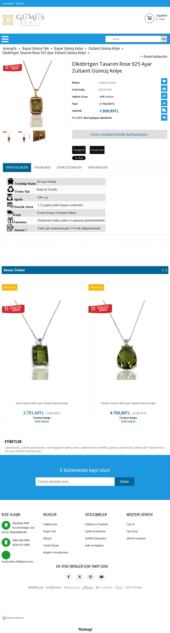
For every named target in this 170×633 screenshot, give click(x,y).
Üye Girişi (132, 531)
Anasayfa (8, 3)
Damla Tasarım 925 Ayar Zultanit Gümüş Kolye (128, 403)
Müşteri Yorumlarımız (55, 552)
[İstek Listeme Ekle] (164, 88)
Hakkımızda (50, 524)
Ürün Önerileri (98, 167)
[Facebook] (68, 577)
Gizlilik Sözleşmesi (95, 538)
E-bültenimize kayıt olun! (85, 470)
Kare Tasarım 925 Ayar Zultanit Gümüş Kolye (42, 403)
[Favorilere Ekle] (164, 81)
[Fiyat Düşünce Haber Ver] (164, 103)
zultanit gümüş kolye (33, 447)
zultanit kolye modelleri (94, 447)
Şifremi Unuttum (136, 538)
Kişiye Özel (49, 531)
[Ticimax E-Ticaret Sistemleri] (85, 630)
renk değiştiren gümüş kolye (62, 447)
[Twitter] (79, 577)
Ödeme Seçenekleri (69, 167)
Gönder (124, 482)
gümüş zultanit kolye (121, 447)
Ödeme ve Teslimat (96, 524)
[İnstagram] (90, 577)
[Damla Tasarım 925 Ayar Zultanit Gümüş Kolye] (128, 340)
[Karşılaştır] (164, 96)
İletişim (20, 3)
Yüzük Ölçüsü (51, 545)
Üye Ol (131, 524)
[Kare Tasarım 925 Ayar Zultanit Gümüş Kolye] (42, 340)
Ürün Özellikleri (17, 167)
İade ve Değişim (94, 545)
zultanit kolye (12, 447)
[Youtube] (101, 577)
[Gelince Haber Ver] (164, 117)
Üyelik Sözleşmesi (95, 531)
